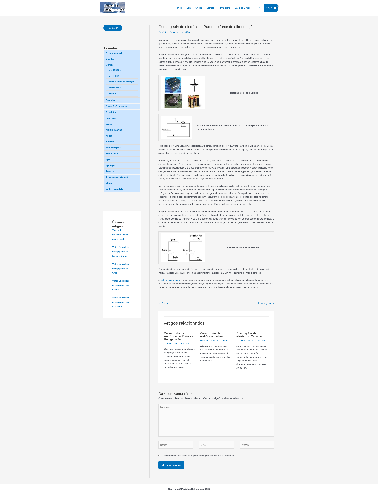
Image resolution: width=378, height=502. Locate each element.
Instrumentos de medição (121, 81)
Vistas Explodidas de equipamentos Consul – (120, 285)
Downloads (112, 100)
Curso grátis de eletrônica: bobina (211, 335)
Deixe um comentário (180, 32)
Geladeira (111, 112)
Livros (109, 124)
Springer (110, 165)
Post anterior (166, 303)
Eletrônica (113, 76)
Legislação (111, 118)
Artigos (198, 8)
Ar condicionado (114, 53)
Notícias (110, 141)
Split (108, 159)
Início (179, 8)
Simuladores (112, 153)
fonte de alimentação (170, 280)
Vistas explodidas (115, 189)
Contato (210, 8)
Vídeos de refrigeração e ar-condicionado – (120, 234)
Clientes (110, 59)
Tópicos (110, 171)
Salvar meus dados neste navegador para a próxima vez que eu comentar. (198, 455)
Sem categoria (113, 147)
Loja (189, 8)
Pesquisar (113, 28)
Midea (109, 136)
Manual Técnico (114, 130)
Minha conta (224, 8)
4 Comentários (171, 343)
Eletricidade (114, 70)
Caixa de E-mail (242, 8)
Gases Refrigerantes (116, 106)
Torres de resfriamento (117, 177)
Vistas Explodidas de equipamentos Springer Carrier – (120, 251)
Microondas (114, 87)
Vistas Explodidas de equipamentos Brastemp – (120, 302)
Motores (112, 93)
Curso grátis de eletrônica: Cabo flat (249, 335)
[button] (251, 8)
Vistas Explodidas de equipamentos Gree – (120, 268)
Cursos (109, 65)
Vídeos (109, 183)
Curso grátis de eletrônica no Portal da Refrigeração (179, 336)
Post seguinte (266, 303)
